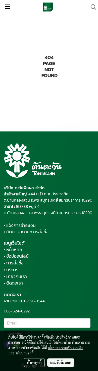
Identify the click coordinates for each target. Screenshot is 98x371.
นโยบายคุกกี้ (24, 353)
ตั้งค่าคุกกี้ (34, 362)
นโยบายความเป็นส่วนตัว (65, 347)
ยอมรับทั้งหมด (60, 362)
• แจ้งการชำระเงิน (20, 225)
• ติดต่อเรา (13, 283)
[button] (92, 7)
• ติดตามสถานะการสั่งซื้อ (26, 231)
